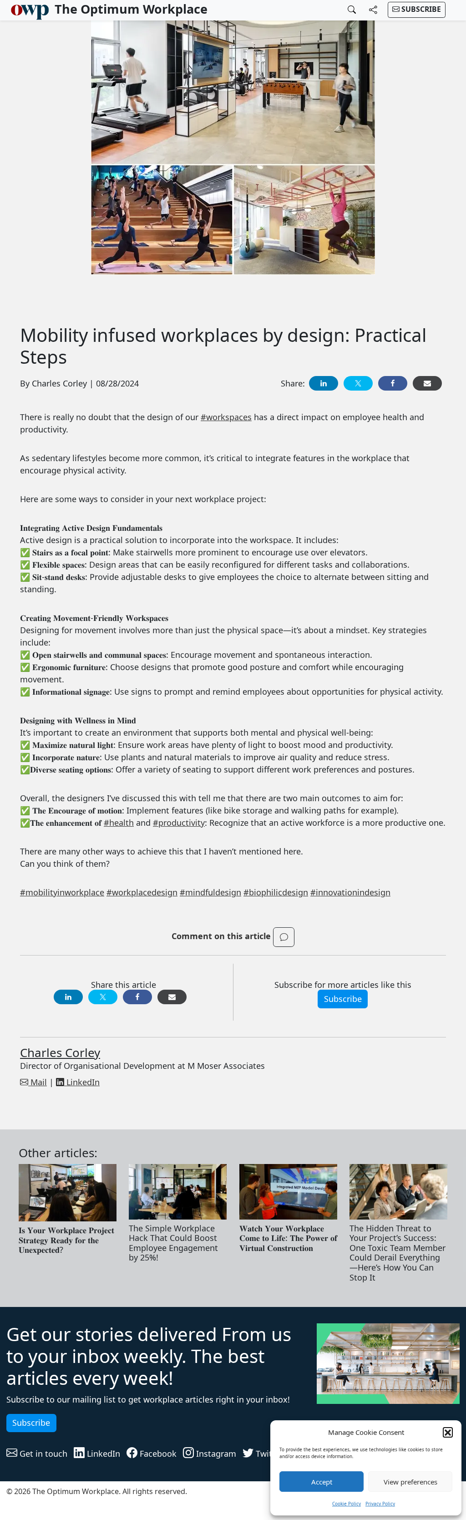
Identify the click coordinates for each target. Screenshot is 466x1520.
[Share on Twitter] (358, 383)
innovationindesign (350, 892)
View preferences (410, 1481)
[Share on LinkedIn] (323, 383)
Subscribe (420, 9)
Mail (37, 1082)
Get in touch (42, 1453)
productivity (179, 822)
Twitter (268, 1453)
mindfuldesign (210, 892)
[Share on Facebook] (392, 383)
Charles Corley (60, 1052)
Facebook (157, 1453)
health (119, 822)
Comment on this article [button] (222, 935)
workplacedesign (141, 892)
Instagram (215, 1453)
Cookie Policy (346, 1503)
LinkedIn (82, 1082)
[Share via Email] (427, 383)
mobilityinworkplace (62, 892)
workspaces (226, 417)
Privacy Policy (380, 1503)
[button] (447, 1432)
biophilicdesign (275, 892)
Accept (321, 1481)
